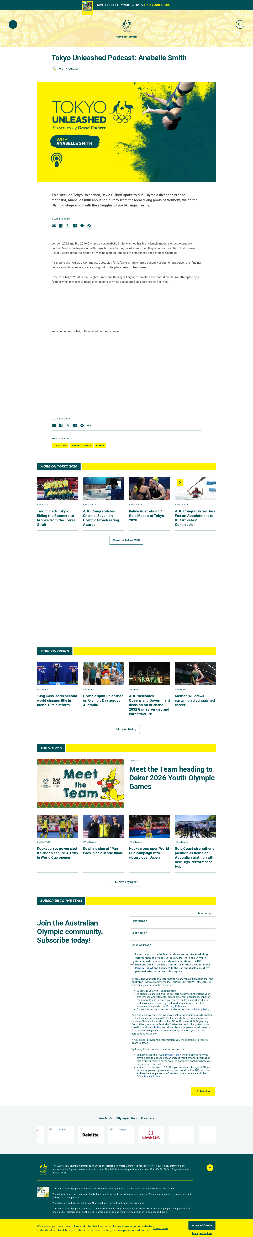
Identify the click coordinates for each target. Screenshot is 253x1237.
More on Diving (126, 729)
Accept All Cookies (202, 1225)
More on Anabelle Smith (126, 632)
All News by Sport (126, 882)
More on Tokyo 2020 (126, 540)
